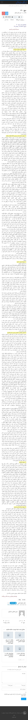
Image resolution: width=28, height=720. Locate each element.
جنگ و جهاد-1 (6, 623)
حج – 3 (23, 623)
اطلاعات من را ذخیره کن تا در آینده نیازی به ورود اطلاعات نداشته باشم (15, 695)
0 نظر (6, 20)
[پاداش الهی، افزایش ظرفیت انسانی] (20, 635)
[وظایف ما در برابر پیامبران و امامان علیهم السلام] (8, 635)
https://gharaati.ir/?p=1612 (13, 604)
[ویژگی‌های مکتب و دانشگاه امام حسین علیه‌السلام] (8, 648)
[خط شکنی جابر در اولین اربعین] (20, 648)
